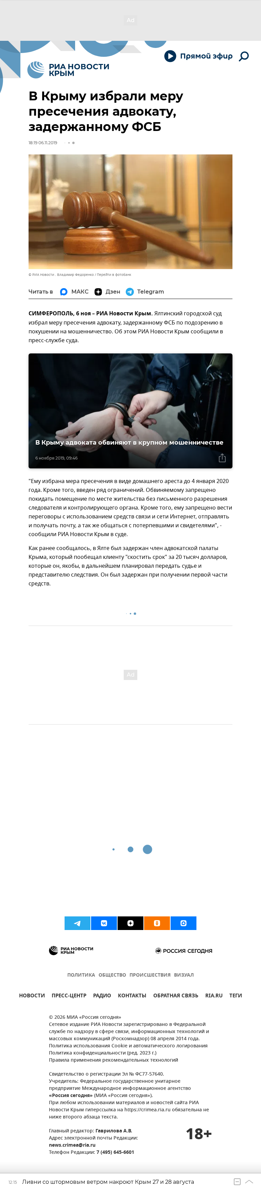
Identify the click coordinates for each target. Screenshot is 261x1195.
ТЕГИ (235, 996)
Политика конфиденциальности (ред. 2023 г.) (102, 1053)
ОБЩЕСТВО (112, 975)
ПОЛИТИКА (81, 975)
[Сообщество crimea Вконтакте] (104, 923)
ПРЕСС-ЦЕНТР (69, 996)
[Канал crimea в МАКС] (183, 923)
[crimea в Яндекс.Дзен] (130, 923)
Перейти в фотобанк (114, 274)
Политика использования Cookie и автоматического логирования (128, 1046)
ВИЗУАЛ (184, 975)
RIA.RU (214, 996)
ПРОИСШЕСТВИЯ (150, 975)
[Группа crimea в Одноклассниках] (157, 923)
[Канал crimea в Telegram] (77, 923)
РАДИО (102, 996)
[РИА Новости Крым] (68, 70)
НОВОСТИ (32, 996)
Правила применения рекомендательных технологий (113, 1060)
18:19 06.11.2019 (43, 142)
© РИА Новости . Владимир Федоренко (61, 274)
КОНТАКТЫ (132, 996)
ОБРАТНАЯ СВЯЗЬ (175, 996)
